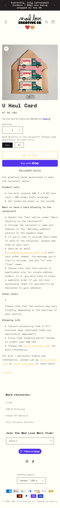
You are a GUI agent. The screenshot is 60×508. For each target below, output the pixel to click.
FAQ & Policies (15, 409)
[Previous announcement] (5, 5)
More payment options (30, 170)
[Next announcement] (54, 5)
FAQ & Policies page (37, 345)
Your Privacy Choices (20, 422)
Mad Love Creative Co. (24, 501)
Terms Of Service (17, 415)
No (19, 145)
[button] (6, 22)
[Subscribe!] (50, 441)
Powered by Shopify (47, 501)
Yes (7, 145)
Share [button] (8, 372)
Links (9, 402)
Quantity (7, 124)
